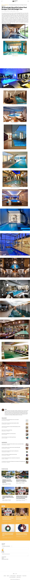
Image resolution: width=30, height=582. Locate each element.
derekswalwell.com (16, 231)
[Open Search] (28, 1)
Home (3, 4)
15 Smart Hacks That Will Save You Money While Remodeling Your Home (11, 426)
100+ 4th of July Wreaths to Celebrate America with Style (9, 454)
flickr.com (16, 55)
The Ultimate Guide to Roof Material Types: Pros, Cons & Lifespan (10, 419)
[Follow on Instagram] (15, 573)
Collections (6, 4)
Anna (6, 409)
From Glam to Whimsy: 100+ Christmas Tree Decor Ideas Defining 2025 (11, 447)
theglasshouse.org (16, 256)
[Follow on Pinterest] (16, 573)
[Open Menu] (2, 1)
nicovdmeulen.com (16, 403)
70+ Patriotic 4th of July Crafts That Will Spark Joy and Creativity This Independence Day (13, 461)
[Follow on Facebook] (13, 573)
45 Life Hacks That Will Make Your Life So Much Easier (9, 433)
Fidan (3, 483)
